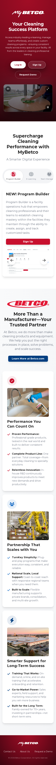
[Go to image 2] (29, 270)
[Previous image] (12, 261)
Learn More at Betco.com (28, 358)
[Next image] (44, 261)
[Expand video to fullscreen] (48, 89)
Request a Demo (43, 751)
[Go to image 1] (25, 270)
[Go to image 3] (32, 270)
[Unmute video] (8, 89)
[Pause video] (48, 107)
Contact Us (9, 751)
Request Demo (28, 74)
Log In (18, 64)
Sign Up (37, 64)
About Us (25, 751)
